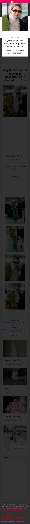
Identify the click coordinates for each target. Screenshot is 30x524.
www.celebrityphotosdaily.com (15, 509)
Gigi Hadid (8, 50)
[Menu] (3, 2)
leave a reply (17, 53)
